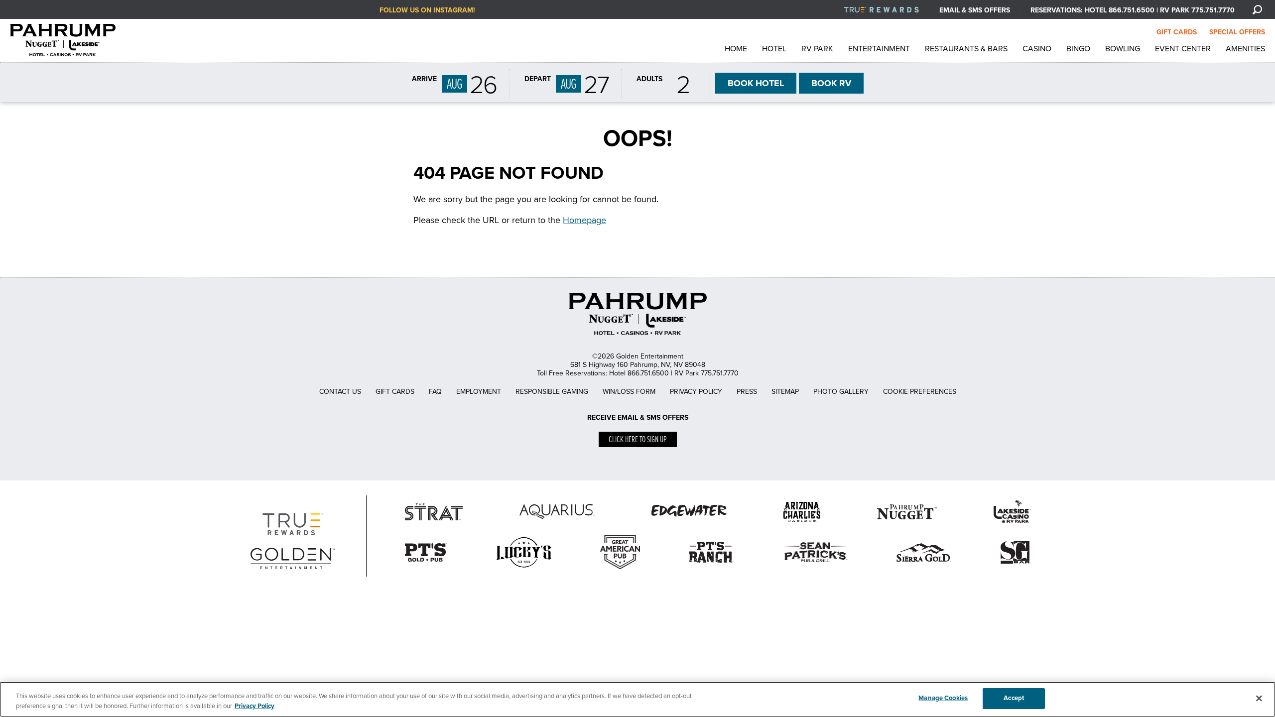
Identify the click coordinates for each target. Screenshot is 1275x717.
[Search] (1257, 9)
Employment (478, 391)
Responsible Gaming (551, 391)
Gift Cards (395, 391)
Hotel (774, 49)
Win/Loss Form (629, 391)
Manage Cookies (943, 698)
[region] (637, 699)
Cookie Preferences (919, 391)
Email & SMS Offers (974, 10)
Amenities (1245, 49)
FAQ (435, 391)
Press (747, 391)
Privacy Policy (696, 391)
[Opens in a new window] (524, 569)
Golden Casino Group (72, 40)
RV (831, 83)
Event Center (1183, 49)
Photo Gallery (841, 391)
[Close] (1259, 698)
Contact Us (340, 391)
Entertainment (879, 49)
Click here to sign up (638, 440)
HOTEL (756, 83)
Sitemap (785, 391)
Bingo (1078, 49)
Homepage (584, 220)
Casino (1036, 49)
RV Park (817, 49)
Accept (1014, 698)
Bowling (1122, 49)
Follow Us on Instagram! (427, 10)
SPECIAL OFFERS (1237, 32)
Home (736, 49)
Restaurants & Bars (966, 49)
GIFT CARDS (1176, 32)
